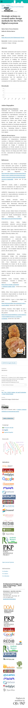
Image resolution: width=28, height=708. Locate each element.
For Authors (5, 573)
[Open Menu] (1, 1)
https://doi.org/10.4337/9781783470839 (12, 218)
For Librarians (5, 576)
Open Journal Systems (8, 562)
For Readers (5, 571)
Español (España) (8, 432)
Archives (8, 5)
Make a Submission (8, 418)
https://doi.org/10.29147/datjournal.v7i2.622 (13, 37)
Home (3, 5)
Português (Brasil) (8, 427)
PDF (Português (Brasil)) (10, 363)
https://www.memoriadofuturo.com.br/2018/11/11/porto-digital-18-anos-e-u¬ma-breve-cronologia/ (14, 316)
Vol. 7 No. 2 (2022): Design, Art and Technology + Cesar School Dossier (13, 7)
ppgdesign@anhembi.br (9, 599)
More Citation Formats (8, 385)
